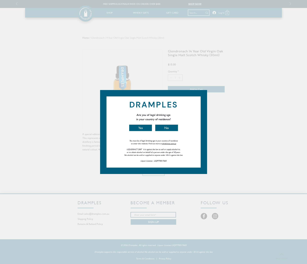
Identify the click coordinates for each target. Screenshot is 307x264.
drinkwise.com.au (169, 143)
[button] (140, 128)
